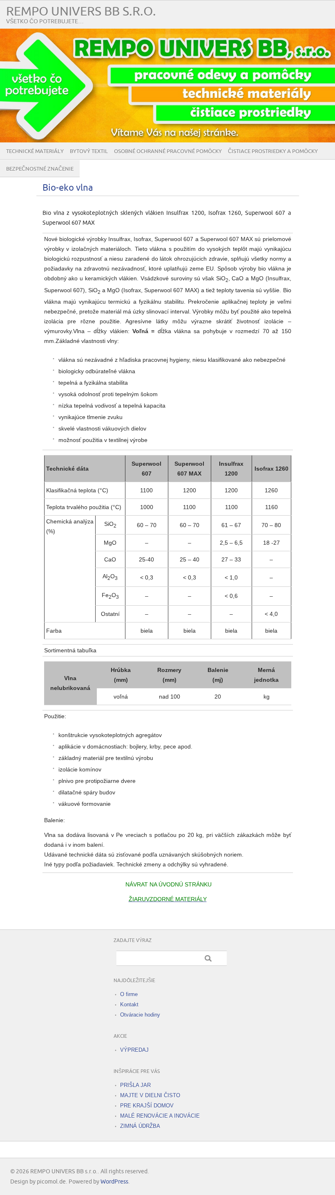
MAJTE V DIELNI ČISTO (150, 1095)
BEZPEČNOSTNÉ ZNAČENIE (40, 169)
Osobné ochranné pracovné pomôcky (168, 151)
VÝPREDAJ (134, 1050)
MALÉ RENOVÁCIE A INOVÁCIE (160, 1116)
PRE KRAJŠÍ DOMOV (147, 1106)
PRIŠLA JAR (135, 1085)
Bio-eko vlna (67, 188)
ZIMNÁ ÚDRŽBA (140, 1126)
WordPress (114, 1182)
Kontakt (129, 1004)
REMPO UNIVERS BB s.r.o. (81, 11)
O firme (129, 994)
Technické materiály (35, 151)
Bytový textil (89, 151)
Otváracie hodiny (140, 1015)
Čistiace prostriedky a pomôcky (273, 151)
